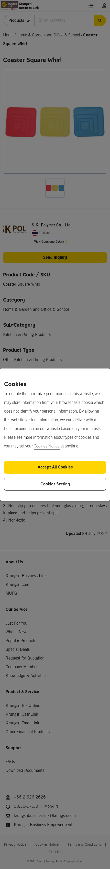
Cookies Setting (55, 484)
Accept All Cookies (55, 467)
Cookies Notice (47, 446)
